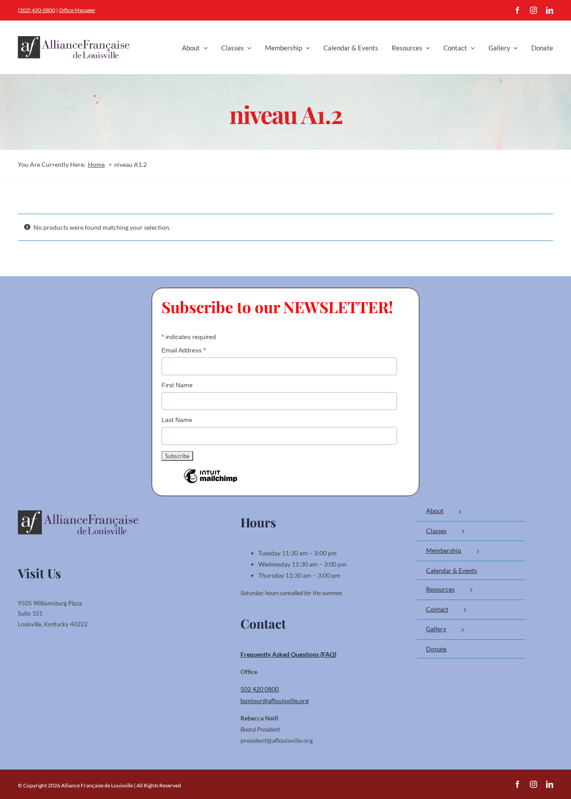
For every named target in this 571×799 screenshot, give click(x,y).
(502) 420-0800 (36, 10)
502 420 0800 (259, 689)
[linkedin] (549, 10)
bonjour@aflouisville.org (274, 700)
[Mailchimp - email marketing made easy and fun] (210, 482)
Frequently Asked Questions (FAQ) (288, 654)
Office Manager (77, 10)
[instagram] (533, 10)
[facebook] (517, 10)
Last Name (176, 419)
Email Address (183, 350)
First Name (177, 385)
